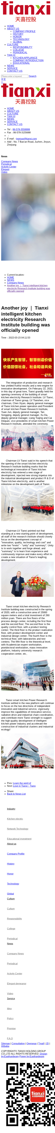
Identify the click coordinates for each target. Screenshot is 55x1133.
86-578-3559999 (21, 129)
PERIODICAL (20, 52)
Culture (11, 898)
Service (11, 998)
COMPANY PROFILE (24, 31)
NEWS (10, 65)
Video (10, 993)
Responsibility (14, 918)
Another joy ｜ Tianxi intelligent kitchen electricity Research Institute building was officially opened (28, 288)
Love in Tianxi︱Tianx (24, 786)
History (10, 864)
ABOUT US (13, 28)
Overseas (32, 1043)
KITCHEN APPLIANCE (25, 58)
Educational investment (19, 839)
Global (10, 893)
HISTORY (18, 34)
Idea (9, 1008)
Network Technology (17, 829)
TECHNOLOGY (21, 39)
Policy (10, 1018)
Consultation (18, 1043)
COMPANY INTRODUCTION (28, 60)
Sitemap (5, 1043)
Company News (15, 282)
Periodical (12, 938)
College (11, 928)
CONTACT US (14, 71)
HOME (10, 26)
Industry (11, 809)
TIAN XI (11, 55)
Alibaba (5, 1046)
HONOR (17, 36)
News (10, 943)
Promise (11, 1028)
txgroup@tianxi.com (26, 138)
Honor (10, 874)
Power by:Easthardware (31, 1056)
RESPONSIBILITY (22, 47)
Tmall (41, 1043)
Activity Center (14, 973)
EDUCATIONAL (21, 63)
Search (32, 76)
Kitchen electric (15, 819)
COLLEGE (18, 50)
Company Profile (15, 854)
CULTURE (12, 44)
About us (11, 844)
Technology (13, 883)
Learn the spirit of (22, 783)
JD (47, 1043)
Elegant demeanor (16, 983)
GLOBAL (17, 42)
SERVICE (12, 68)
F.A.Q (10, 1038)
